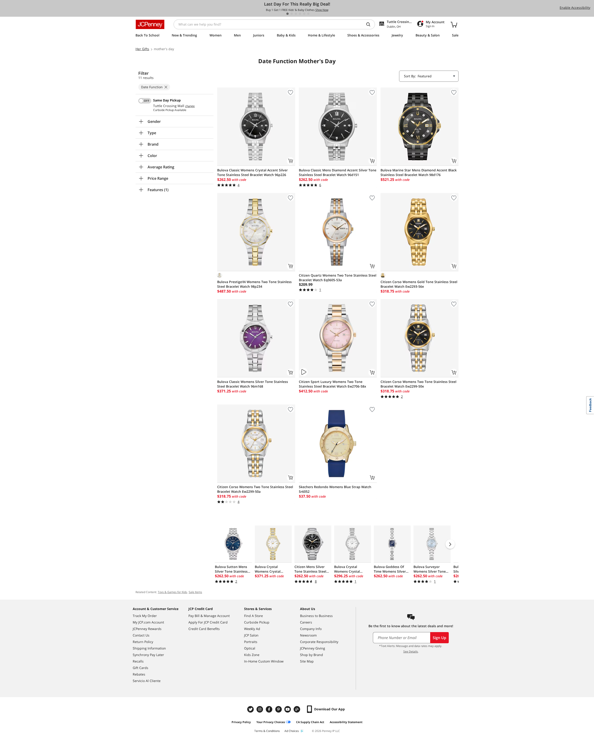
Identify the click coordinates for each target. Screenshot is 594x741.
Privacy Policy (241, 722)
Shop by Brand (311, 655)
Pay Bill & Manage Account (209, 616)
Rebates (139, 674)
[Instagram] (260, 709)
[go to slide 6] (308, 14)
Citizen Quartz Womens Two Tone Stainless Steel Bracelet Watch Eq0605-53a (337, 277)
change (190, 106)
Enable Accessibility (575, 7)
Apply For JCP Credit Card (208, 622)
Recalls (138, 661)
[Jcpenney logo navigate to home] (150, 24)
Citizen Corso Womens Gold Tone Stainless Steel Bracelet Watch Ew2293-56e (419, 284)
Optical (249, 648)
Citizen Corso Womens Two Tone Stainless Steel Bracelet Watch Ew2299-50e (418, 383)
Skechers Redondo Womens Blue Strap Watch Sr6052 (335, 489)
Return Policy (143, 642)
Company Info (311, 629)
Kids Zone (251, 655)
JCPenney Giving (312, 648)
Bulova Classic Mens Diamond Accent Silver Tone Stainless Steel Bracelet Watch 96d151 (337, 172)
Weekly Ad (252, 629)
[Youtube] (288, 709)
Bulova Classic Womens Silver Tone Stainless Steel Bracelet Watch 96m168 (252, 383)
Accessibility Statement (346, 722)
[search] (370, 24)
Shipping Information (149, 648)
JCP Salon (251, 635)
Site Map (307, 661)
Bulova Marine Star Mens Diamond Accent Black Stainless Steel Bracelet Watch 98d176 (419, 172)
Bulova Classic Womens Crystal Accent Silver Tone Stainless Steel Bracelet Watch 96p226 (252, 172)
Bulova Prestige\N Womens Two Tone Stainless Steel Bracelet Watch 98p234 (254, 284)
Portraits (250, 642)
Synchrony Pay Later (148, 655)
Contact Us (141, 635)
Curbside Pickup (256, 622)
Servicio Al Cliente (147, 681)
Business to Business (316, 616)
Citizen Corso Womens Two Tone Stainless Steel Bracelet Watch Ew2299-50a (255, 489)
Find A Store (253, 616)
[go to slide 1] (287, 14)
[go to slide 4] (300, 14)
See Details (410, 651)
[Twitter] (251, 709)
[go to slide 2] (292, 14)
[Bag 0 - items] (453, 24)
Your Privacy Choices (270, 722)
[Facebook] (269, 709)
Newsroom (308, 635)
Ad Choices (291, 731)
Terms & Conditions (267, 731)
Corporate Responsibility (319, 642)
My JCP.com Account (148, 622)
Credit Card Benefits (204, 629)
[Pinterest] (279, 709)
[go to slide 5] (304, 14)
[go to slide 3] (296, 14)
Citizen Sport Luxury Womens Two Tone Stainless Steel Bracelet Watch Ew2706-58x (332, 383)
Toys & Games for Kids (172, 592)
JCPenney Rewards (147, 629)
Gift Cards (140, 668)
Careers (306, 622)
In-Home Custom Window (264, 661)
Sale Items (195, 592)
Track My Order (145, 616)
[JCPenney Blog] (297, 709)
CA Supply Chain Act (310, 722)
